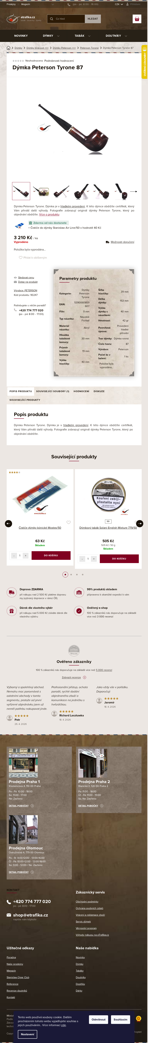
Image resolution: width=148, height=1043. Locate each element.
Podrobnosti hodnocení (59, 61)
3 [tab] (77, 574)
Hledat (93, 18)
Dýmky (79, 964)
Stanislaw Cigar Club (18, 977)
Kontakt (11, 997)
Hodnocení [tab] (81, 391)
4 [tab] (82, 574)
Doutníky (81, 977)
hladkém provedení (72, 206)
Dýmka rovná (121, 338)
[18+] (108, 495)
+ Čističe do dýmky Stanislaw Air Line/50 (64, 228)
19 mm (85, 351)
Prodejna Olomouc (26, 848)
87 (127, 344)
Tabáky (80, 970)
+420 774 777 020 (31, 310)
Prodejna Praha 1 (24, 781)
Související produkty (25, 400)
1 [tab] (65, 574)
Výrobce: (25, 290)
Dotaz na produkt (28, 281)
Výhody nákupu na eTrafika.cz (92, 934)
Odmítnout (98, 1019)
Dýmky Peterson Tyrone (84, 293)
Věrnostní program (86, 928)
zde (63, 1025)
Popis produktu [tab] (21, 391)
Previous (8, 523)
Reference (12, 984)
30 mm (85, 338)
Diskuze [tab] (99, 391)
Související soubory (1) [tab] (52, 391)
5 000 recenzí (104, 670)
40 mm (85, 362)
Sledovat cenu (26, 277)
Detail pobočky (19, 805)
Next (139, 523)
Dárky (79, 990)
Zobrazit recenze (71, 677)
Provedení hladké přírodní (123, 329)
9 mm (86, 311)
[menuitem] (21, 36)
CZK (117, 4)
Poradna (11, 957)
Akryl (86, 327)
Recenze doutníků (17, 990)
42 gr (126, 320)
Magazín (25, 4)
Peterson (123, 349)
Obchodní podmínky (87, 901)
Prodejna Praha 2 (94, 781)
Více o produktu (49, 214)
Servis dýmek (83, 921)
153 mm (124, 300)
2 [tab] (71, 574)
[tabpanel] (40, 517)
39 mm (125, 291)
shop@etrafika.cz (30, 915)
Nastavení (27, 1034)
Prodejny (11, 4)
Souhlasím (120, 1019)
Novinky (80, 957)
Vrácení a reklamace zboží (90, 914)
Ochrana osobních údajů (89, 908)
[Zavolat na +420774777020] (83, 4)
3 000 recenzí (105, 616)
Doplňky (80, 984)
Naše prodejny (15, 964)
